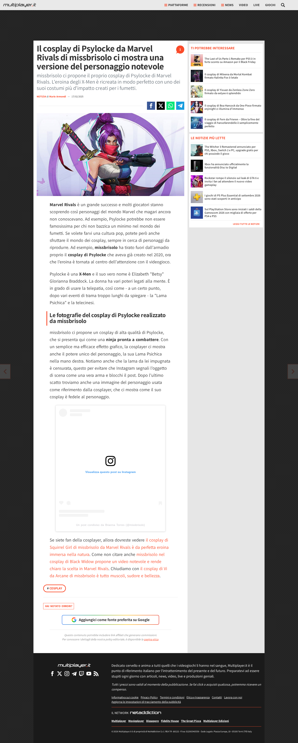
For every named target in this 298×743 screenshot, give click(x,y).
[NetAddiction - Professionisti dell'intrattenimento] (145, 713)
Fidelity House (170, 721)
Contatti (217, 697)
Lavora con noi (233, 697)
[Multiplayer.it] (19, 5)
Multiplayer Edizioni (216, 721)
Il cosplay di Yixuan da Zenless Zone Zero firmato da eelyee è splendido (230, 91)
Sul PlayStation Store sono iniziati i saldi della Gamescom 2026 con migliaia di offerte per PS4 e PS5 (233, 213)
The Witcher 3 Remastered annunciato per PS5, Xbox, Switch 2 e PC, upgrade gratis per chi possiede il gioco (231, 150)
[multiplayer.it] (74, 665)
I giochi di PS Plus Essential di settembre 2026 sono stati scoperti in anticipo (232, 197)
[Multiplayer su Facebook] (52, 673)
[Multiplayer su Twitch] (81, 673)
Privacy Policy (149, 697)
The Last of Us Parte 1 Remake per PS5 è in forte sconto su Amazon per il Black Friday (230, 60)
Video (243, 5)
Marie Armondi (57, 96)
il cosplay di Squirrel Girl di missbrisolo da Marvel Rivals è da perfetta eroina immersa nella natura (109, 547)
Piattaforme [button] (178, 5)
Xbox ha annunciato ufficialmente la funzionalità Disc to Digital (227, 165)
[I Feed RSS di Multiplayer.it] (96, 673)
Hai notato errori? (58, 606)
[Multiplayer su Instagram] (66, 673)
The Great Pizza (191, 721)
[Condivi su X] (161, 106)
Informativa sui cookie (124, 697)
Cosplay (54, 588)
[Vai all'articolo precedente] (293, 371)
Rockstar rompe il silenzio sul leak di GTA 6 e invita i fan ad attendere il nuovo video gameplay (232, 181)
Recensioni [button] (206, 5)
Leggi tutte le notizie (246, 224)
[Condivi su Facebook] (151, 106)
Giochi (270, 5)
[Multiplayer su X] (59, 673)
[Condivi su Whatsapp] (170, 106)
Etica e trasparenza (198, 697)
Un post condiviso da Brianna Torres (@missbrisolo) (110, 525)
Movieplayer (136, 721)
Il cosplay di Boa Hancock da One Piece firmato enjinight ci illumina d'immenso (233, 107)
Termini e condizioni (172, 697)
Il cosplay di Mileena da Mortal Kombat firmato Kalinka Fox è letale (228, 76)
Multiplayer (118, 721)
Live (256, 5)
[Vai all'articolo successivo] (5, 371)
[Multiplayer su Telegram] (74, 673)
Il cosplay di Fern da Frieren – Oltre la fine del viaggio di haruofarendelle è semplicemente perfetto (232, 122)
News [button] (229, 5)
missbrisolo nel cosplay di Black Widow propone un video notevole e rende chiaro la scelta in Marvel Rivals (107, 561)
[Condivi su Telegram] (180, 106)
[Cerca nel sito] (283, 5)
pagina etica (151, 639)
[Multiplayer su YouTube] (88, 673)
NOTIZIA (41, 96)
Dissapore (152, 721)
